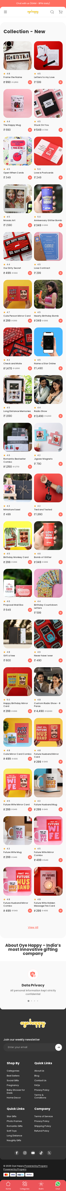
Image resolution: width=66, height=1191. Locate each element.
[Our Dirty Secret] (17, 246)
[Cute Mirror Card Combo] (17, 732)
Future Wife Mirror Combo (44, 854)
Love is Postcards (43, 172)
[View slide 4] (37, 1001)
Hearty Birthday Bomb (46, 315)
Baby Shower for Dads (16, 1091)
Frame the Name (12, 77)
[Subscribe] (58, 1047)
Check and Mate (12, 363)
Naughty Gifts (14, 1140)
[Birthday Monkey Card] (17, 535)
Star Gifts (11, 1116)
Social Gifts (13, 1080)
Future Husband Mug (45, 804)
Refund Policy (41, 1131)
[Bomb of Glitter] (48, 535)
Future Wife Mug (12, 852)
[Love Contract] (48, 246)
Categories (13, 1070)
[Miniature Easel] (17, 488)
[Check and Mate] (17, 341)
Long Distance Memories (17, 411)
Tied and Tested (43, 509)
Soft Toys (12, 1131)
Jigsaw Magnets (43, 458)
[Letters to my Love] (48, 55)
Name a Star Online (45, 363)
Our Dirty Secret (12, 268)
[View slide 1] (28, 1001)
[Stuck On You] (48, 103)
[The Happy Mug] (17, 103)
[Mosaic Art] (17, 198)
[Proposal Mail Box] (17, 583)
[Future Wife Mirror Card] (17, 783)
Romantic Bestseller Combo (14, 460)
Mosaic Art (9, 220)
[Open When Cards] (17, 151)
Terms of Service (43, 1116)
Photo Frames (14, 1121)
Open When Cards (13, 172)
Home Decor (14, 1097)
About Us (39, 1070)
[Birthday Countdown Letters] (48, 583)
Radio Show (40, 411)
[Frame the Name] (17, 55)
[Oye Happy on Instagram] (25, 1152)
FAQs (37, 1085)
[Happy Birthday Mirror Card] (17, 681)
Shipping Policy (42, 1126)
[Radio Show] (48, 389)
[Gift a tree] (17, 634)
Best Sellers (13, 1075)
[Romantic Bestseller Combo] (17, 437)
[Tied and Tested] (48, 488)
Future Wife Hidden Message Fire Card (44, 904)
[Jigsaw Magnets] (48, 437)
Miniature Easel (11, 509)
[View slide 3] (34, 1001)
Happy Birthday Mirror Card (15, 705)
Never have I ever (43, 655)
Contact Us (40, 1080)
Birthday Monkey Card (15, 557)
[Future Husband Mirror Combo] (17, 881)
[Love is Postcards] (48, 151)
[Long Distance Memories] (17, 389)
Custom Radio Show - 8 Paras (47, 705)
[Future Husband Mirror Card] (48, 732)
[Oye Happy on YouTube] (33, 1152)
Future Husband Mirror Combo (15, 904)
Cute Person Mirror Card (16, 315)
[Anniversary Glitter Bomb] (48, 198)
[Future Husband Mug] (48, 783)
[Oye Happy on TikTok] (41, 1152)
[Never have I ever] (48, 634)
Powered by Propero (36, 1166)
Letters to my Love (44, 77)
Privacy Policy (41, 1090)
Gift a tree (9, 655)
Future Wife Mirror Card (16, 804)
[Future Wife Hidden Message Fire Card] (48, 881)
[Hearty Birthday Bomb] (48, 294)
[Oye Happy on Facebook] (16, 1152)
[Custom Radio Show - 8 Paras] (48, 681)
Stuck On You (41, 125)
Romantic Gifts (15, 1126)
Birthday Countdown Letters (45, 606)
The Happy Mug (12, 125)
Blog (36, 1075)
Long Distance (14, 1135)
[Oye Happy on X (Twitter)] (49, 1152)
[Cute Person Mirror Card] (17, 294)
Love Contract (42, 268)
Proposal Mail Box (13, 604)
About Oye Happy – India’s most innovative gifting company (33, 949)
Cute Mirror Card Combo (17, 754)
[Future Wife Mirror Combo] (48, 830)
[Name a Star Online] (48, 341)
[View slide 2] (31, 1001)
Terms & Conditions (40, 1096)
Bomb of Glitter (42, 557)
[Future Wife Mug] (17, 830)
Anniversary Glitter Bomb (48, 220)
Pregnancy (13, 1085)
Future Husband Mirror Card (46, 755)
